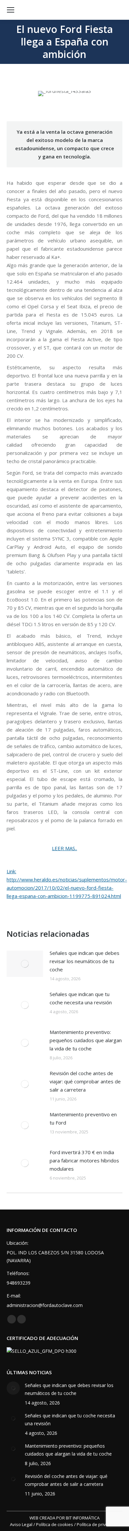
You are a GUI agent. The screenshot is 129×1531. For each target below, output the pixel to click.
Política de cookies (54, 1524)
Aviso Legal (21, 1524)
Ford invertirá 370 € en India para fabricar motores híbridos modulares (84, 1160)
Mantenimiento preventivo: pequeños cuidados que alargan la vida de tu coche (86, 1040)
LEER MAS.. (64, 848)
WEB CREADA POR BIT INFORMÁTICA (64, 1518)
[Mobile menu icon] (11, 10)
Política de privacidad (98, 1524)
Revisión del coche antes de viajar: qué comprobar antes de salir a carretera (85, 1081)
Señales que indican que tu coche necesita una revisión (81, 998)
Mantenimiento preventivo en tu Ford (83, 1118)
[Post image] (25, 964)
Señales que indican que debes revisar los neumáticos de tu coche (84, 961)
